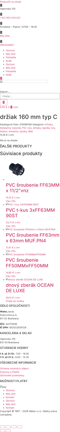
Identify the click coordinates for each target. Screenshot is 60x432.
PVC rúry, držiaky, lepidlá (36, 127)
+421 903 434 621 (10, 17)
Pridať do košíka (15, 301)
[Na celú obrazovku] (8, 426)
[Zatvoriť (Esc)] (19, 426)
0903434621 (7, 44)
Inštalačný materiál (10, 127)
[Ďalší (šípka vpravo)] (8, 430)
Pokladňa (11, 57)
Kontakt (10, 397)
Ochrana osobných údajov (14, 368)
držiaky (49, 124)
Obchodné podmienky (12, 375)
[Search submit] (3, 102)
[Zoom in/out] (2, 426)
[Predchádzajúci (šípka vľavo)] (2, 430)
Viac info (11, 201)
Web (30, 131)
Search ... (5, 92)
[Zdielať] (13, 426)
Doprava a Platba (9, 371)
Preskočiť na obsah (10, 1)
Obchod (10, 50)
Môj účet (5, 35)
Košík (9, 60)
